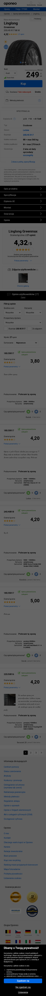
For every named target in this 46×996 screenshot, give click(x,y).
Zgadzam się (23, 981)
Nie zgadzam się (23, 987)
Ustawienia (23, 992)
